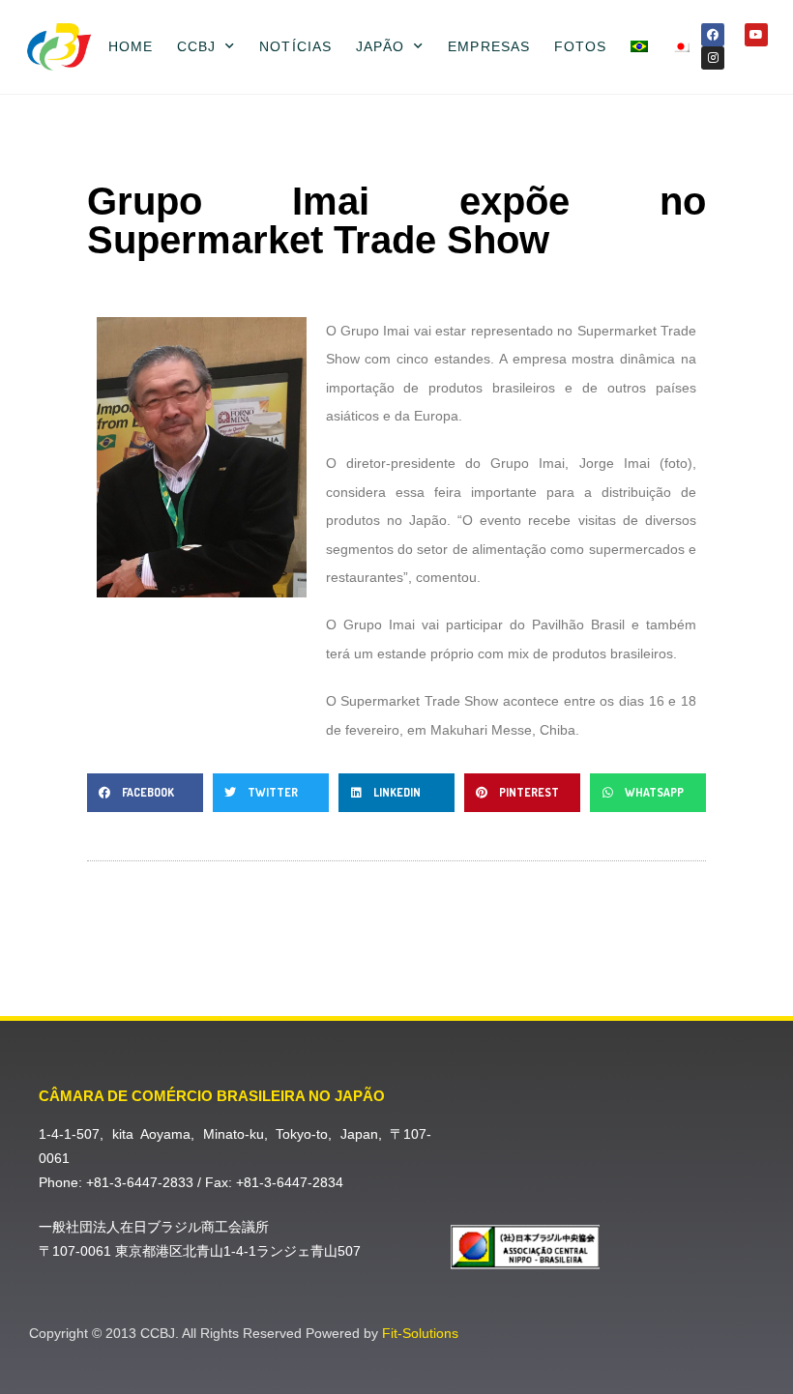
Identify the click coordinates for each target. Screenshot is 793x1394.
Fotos (580, 46)
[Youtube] (756, 34)
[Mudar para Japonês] (680, 46)
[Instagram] (712, 58)
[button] (145, 792)
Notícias (295, 46)
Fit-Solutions (420, 1333)
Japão (380, 46)
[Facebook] (712, 34)
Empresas (489, 46)
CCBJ (196, 46)
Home (130, 46)
